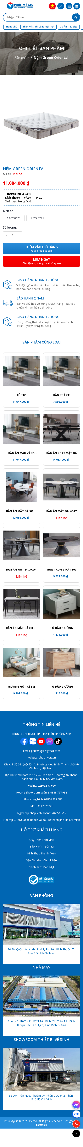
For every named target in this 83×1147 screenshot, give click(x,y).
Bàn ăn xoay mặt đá (61, 453)
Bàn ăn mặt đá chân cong (21, 628)
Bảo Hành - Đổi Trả (42, 846)
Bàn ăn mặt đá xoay (61, 511)
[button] (76, 6)
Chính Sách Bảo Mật (41, 867)
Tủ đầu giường (61, 686)
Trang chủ (11, 26)
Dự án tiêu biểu (68, 26)
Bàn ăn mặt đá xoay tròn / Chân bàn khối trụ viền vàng (21, 511)
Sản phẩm (22, 58)
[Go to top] (76, 1133)
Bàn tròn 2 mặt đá (61, 569)
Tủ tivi (21, 395)
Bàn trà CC (61, 395)
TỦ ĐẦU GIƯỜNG (61, 628)
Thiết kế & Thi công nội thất (38, 26)
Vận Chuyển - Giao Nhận (41, 860)
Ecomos (41, 1124)
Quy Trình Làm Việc (41, 840)
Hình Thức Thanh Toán (41, 853)
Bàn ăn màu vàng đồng (21, 453)
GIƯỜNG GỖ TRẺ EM (21, 686)
